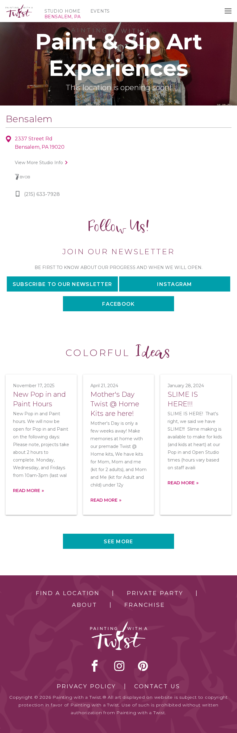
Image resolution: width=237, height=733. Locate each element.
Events (100, 11)
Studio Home (62, 11)
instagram (119, 666)
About (84, 605)
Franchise (144, 605)
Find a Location (68, 593)
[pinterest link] (143, 666)
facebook (95, 666)
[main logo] (19, 7)
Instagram (174, 284)
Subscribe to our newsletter (62, 284)
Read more (26, 490)
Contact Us (157, 686)
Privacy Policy (86, 686)
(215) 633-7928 (42, 194)
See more (118, 542)
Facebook (118, 304)
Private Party (155, 593)
